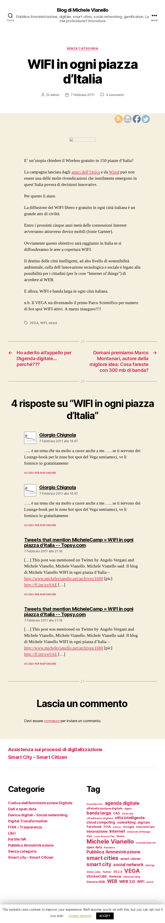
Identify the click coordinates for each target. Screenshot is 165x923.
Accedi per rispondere (40, 472)
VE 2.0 (117, 872)
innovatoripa (145, 826)
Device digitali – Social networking (38, 815)
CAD (116, 813)
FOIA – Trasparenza (25, 827)
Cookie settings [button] (80, 916)
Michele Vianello (110, 841)
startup (149, 865)
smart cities (102, 857)
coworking (126, 822)
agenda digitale (122, 803)
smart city (99, 864)
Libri (12, 833)
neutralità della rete (146, 843)
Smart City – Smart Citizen (37, 757)
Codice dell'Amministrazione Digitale (40, 803)
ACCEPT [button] (104, 916)
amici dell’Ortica (85, 172)
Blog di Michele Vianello (82, 10)
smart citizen (130, 859)
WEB (112, 881)
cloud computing (101, 822)
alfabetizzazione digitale (104, 808)
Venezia (115, 876)
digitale (143, 822)
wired (52, 323)
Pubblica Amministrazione (31, 845)
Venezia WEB (96, 881)
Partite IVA (17, 839)
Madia (121, 836)
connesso (52, 721)
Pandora (109, 847)
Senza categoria (82, 48)
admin (54, 95)
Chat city (127, 813)
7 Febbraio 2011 (82, 95)
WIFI (43, 323)
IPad (89, 836)
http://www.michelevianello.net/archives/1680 (63, 578)
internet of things (138, 831)
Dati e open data (22, 809)
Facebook (94, 827)
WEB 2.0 (127, 881)
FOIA (107, 827)
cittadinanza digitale (100, 818)
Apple (128, 808)
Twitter (106, 871)
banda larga (99, 813)
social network (128, 864)
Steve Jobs (93, 871)
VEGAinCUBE (97, 876)
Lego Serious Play (104, 836)
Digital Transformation (27, 821)
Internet (117, 831)
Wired (114, 172)
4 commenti (115, 95)
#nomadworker (95, 804)
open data (94, 847)
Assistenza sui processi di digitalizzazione (55, 749)
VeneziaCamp (131, 876)
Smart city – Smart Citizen (30, 857)
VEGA (34, 323)
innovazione (97, 831)
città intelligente (130, 818)
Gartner (117, 827)
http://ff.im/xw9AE (40, 585)
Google (128, 827)
